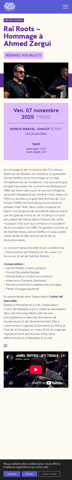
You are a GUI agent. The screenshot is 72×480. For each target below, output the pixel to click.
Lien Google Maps (36, 133)
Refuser (29, 473)
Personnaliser (49, 473)
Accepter (12, 473)
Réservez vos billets (23, 55)
